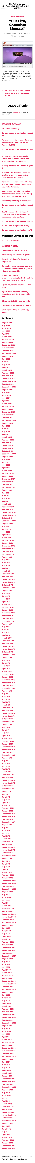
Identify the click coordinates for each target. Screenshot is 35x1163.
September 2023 (9, 420)
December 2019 (8, 546)
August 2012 (7, 791)
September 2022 (9, 454)
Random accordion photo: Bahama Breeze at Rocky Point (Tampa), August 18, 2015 (17, 142)
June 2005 (6, 1031)
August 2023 (7, 423)
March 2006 (7, 1006)
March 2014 (6, 738)
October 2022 (7, 451)
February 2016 (8, 674)
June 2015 (6, 697)
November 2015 (8, 683)
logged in (16, 112)
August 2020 (7, 524)
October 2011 (7, 819)
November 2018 (8, 582)
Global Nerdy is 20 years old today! (16, 301)
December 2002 (8, 1112)
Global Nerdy (10, 245)
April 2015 (6, 702)
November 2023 (8, 415)
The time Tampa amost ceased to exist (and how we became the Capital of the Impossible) (16, 175)
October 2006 (8, 987)
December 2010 (8, 847)
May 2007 (6, 967)
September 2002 (9, 1121)
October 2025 (7, 351)
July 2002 (6, 1126)
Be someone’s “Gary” (11, 129)
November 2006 (9, 984)
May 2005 (6, 1034)
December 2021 (8, 479)
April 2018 (6, 602)
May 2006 (6, 1001)
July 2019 (6, 560)
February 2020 (8, 540)
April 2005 (6, 1037)
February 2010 (8, 875)
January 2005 (7, 1045)
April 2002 (6, 1135)
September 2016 (8, 655)
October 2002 (8, 1118)
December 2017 (8, 613)
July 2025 (6, 359)
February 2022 (8, 473)
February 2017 (8, 641)
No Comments (19, 36)
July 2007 (6, 962)
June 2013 (6, 764)
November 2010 (8, 850)
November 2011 (8, 817)
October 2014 (7, 719)
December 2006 (8, 981)
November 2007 (9, 950)
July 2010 (6, 861)
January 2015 (7, 710)
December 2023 (8, 412)
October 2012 (7, 786)
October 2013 (7, 752)
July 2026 (6, 326)
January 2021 (7, 510)
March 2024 (7, 404)
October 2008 (8, 920)
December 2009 (8, 881)
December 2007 (8, 948)
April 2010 (6, 870)
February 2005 (8, 1042)
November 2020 (9, 515)
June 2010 (6, 864)
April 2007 (6, 970)
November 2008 (9, 917)
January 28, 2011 (26, 33)
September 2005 (9, 1023)
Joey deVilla (12, 33)
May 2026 (6, 331)
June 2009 (6, 897)
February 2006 (8, 1009)
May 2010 (6, 867)
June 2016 (6, 663)
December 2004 (9, 1048)
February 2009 (8, 909)
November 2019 (8, 549)
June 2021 (6, 496)
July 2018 (6, 593)
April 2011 (6, 836)
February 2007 (8, 976)
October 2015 (7, 685)
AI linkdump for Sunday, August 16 (16, 305)
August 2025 (7, 356)
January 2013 (7, 777)
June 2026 (6, 328)
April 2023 (6, 434)
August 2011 (7, 825)
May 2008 (6, 934)
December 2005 (8, 1015)
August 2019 (7, 557)
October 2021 (7, 485)
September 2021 (8, 487)
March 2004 (7, 1073)
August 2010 (7, 858)
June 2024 (6, 395)
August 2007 (7, 959)
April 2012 (6, 803)
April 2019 (6, 568)
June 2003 (6, 1095)
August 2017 (7, 624)
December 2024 (8, 379)
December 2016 (8, 646)
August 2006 (7, 992)
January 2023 (7, 443)
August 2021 (7, 490)
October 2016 (7, 652)
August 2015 (7, 691)
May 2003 (6, 1098)
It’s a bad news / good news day (15, 226)
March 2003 (7, 1104)
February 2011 (7, 842)
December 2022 (8, 445)
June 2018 (6, 596)
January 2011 (7, 844)
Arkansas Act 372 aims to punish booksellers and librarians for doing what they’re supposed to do (17, 193)
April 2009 (6, 903)
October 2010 (7, 853)
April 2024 (6, 401)
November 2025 (8, 348)
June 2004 (6, 1065)
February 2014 (8, 741)
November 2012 (8, 783)
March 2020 (7, 538)
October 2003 (8, 1084)
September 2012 (8, 789)
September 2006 (9, 989)
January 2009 (7, 911)
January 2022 (7, 476)
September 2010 (8, 856)
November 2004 (9, 1051)
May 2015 (6, 699)
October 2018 (7, 585)
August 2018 (7, 591)
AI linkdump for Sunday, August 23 (16, 255)
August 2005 (7, 1026)
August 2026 (7, 323)
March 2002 (7, 1137)
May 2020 (6, 532)
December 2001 (8, 1146)
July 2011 (5, 828)
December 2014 (8, 713)
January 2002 (7, 1143)
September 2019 (8, 554)
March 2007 (7, 973)
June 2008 (6, 931)
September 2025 (9, 353)
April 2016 (6, 669)
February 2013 (8, 775)
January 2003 (7, 1109)
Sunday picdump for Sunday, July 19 (17, 230)
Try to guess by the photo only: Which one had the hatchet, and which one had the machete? (15, 158)
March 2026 (7, 337)
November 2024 (9, 381)
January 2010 (7, 878)
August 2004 (7, 1059)
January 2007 (7, 978)
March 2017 (6, 638)
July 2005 (6, 1029)
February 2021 (8, 507)
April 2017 (6, 635)
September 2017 (8, 621)
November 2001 (8, 1148)
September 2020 (9, 521)
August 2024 (7, 390)
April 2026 (6, 334)
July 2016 (6, 660)
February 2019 (8, 574)
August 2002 (7, 1123)
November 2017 (8, 616)
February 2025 (8, 373)
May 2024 (6, 398)
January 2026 (7, 342)
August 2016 (7, 657)
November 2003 (9, 1082)
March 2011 (6, 839)
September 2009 (9, 889)
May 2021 (6, 498)
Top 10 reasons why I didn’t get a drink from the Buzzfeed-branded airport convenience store (16, 214)
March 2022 (7, 471)
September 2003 (9, 1087)
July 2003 (6, 1093)
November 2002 (9, 1115)
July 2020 (6, 526)
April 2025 (6, 367)
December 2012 (8, 780)
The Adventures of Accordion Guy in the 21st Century (17, 6)
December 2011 (8, 814)
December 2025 (8, 345)
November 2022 (8, 448)
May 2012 (6, 800)
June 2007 (6, 964)
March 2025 (7, 370)
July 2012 (6, 794)
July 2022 (6, 459)
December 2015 (8, 680)
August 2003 (7, 1090)
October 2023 (7, 418)
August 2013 (7, 758)
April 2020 (6, 535)
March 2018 (6, 604)
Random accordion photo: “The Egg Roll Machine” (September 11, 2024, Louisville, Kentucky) (17, 184)
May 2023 (6, 432)
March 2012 (6, 805)
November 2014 (8, 716)
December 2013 (8, 747)
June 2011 (6, 830)
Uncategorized (17, 16)
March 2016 (6, 671)
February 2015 (8, 708)
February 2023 (8, 440)
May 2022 (6, 465)
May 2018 (6, 599)
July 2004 (6, 1062)
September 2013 (8, 755)
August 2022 (7, 457)
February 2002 (8, 1140)
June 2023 (6, 429)
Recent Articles (11, 124)
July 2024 (6, 392)
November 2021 (8, 482)
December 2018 (8, 579)
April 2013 (6, 769)
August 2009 (7, 892)
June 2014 (6, 730)
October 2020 (8, 518)
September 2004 (9, 1056)
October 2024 (8, 384)
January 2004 (7, 1076)
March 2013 (6, 772)
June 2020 (6, 529)
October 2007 (8, 953)
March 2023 (7, 437)
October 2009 (8, 886)
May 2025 (6, 365)
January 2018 (7, 610)
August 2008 (7, 925)
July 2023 (6, 426)
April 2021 (6, 501)
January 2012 (7, 811)
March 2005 (7, 1040)
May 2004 (6, 1068)
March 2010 (6, 872)
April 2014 (6, 736)
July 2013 (6, 761)
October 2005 (8, 1020)
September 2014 (8, 722)
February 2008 (8, 942)
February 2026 (8, 339)
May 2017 (6, 632)
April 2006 (6, 1003)
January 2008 (7, 945)
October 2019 (7, 551)
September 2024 (9, 387)
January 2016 (7, 677)
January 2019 (7, 577)
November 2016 (8, 649)
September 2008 (9, 923)
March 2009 (7, 906)
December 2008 (9, 914)
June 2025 (6, 362)
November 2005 (9, 1017)
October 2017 (7, 618)
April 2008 (6, 936)
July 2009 (6, 895)
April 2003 (6, 1101)
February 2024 (8, 406)
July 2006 (6, 995)
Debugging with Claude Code (14, 250)
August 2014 (7, 724)
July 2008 (6, 928)
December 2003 (8, 1079)
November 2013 (8, 750)
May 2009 (6, 900)
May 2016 (6, 666)
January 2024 (7, 409)
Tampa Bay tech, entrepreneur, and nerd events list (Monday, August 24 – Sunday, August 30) (17, 268)
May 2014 (6, 733)
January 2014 (7, 744)
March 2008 (7, 939)
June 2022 (6, 462)
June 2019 (6, 563)
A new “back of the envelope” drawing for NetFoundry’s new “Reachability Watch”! (17, 277)
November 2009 (9, 883)
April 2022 (6, 468)
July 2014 (6, 727)
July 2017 (6, 627)
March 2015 (6, 705)
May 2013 (6, 766)
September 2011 (8, 822)
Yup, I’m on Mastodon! (11, 240)
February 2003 (8, 1107)
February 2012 (8, 808)
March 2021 (6, 504)
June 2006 (6, 998)
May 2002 (6, 1132)
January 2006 (7, 1012)
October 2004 (8, 1054)
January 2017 (7, 644)
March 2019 (6, 571)
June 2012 (6, 797)
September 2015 (8, 688)
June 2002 (6, 1129)
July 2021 (6, 493)
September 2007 (9, 956)
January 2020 (7, 543)
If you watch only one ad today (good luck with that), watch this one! (16, 294)
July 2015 (6, 694)
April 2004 (6, 1070)
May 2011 (5, 833)
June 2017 (6, 630)
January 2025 (7, 376)
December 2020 (8, 512)
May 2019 (6, 565)
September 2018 (8, 588)
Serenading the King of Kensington (17, 201)
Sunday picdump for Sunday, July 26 (17, 221)
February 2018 (8, 607)
